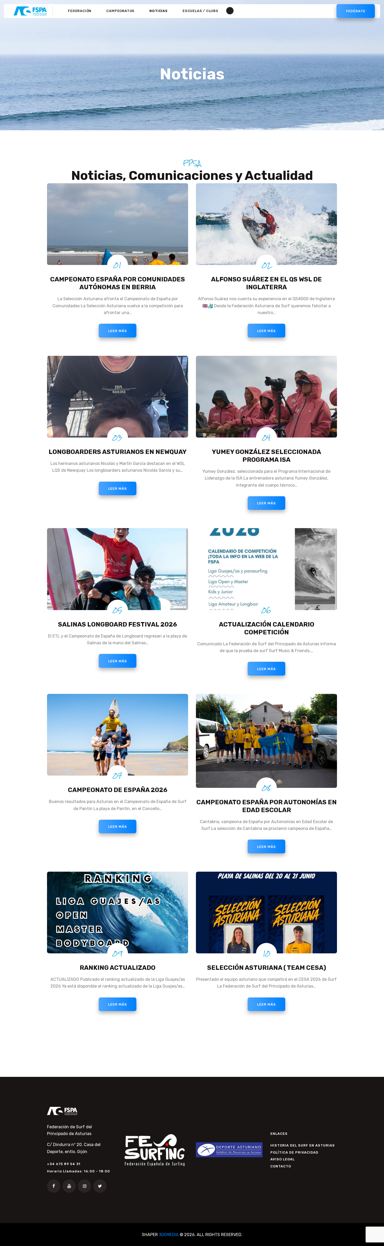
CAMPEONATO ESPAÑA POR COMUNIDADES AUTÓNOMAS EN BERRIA (117, 283)
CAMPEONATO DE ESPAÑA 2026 (117, 790)
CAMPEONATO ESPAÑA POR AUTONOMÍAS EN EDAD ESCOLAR (266, 806)
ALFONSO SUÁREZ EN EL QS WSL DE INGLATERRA (266, 283)
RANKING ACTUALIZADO (117, 967)
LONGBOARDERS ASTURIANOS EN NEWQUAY (118, 452)
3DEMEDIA (169, 1234)
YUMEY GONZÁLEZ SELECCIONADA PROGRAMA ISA (266, 455)
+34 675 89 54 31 (63, 1164)
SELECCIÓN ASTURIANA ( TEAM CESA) (266, 967)
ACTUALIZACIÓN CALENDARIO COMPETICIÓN (266, 628)
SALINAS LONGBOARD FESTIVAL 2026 (117, 624)
